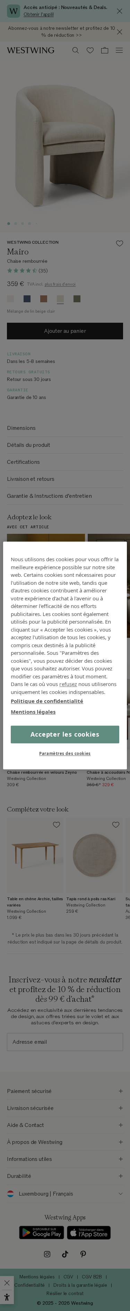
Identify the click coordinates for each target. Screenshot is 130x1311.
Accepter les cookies (65, 734)
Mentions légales (33, 711)
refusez (68, 683)
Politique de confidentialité (47, 700)
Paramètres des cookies (65, 753)
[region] (65, 655)
